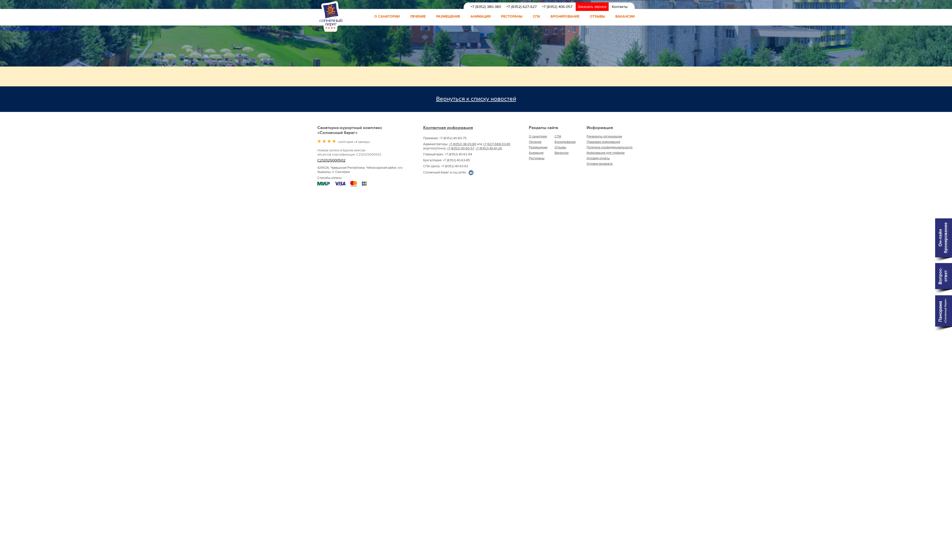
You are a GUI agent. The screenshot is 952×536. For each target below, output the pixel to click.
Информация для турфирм (606, 153)
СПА (536, 16)
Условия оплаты (598, 158)
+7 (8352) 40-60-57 (460, 148)
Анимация (481, 16)
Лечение (418, 16)
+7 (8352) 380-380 (486, 6)
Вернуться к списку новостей (476, 98)
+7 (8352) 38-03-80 (462, 144)
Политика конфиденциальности (609, 147)
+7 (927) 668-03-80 (496, 144)
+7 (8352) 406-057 (557, 6)
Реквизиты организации (604, 136)
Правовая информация (603, 142)
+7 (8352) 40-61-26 (489, 148)
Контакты (620, 6)
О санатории (387, 16)
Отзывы (597, 16)
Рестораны (511, 16)
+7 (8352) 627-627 (521, 6)
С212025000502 (331, 160)
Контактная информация (448, 127)
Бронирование (565, 16)
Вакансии (625, 16)
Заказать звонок (592, 6)
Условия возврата (600, 164)
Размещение (448, 16)
